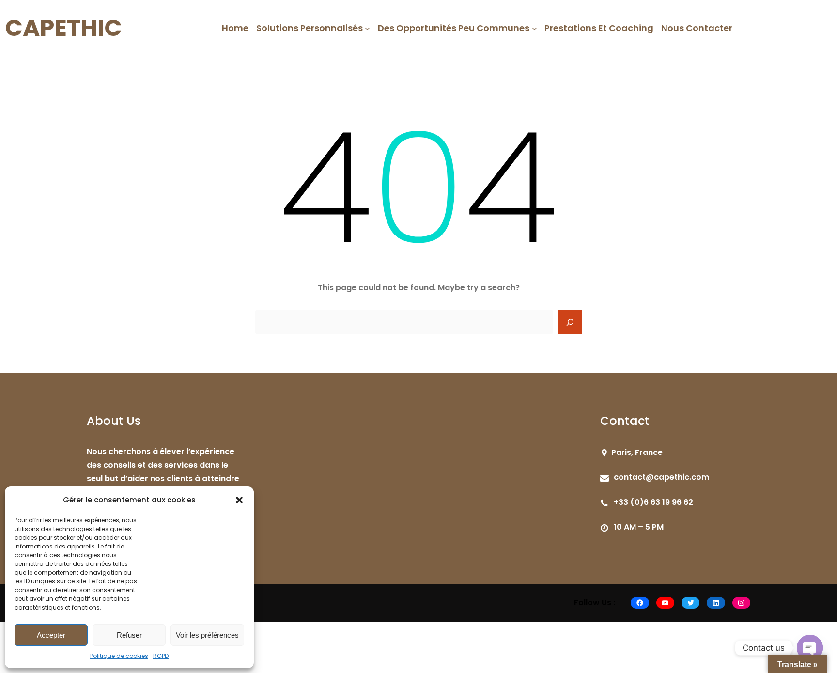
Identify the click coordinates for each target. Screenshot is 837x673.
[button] (239, 500)
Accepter (51, 635)
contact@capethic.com (661, 477)
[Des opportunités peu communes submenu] (534, 28)
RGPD (161, 656)
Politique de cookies (119, 656)
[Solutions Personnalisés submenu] (367, 28)
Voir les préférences (207, 635)
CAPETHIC (63, 28)
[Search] (570, 322)
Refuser (129, 635)
